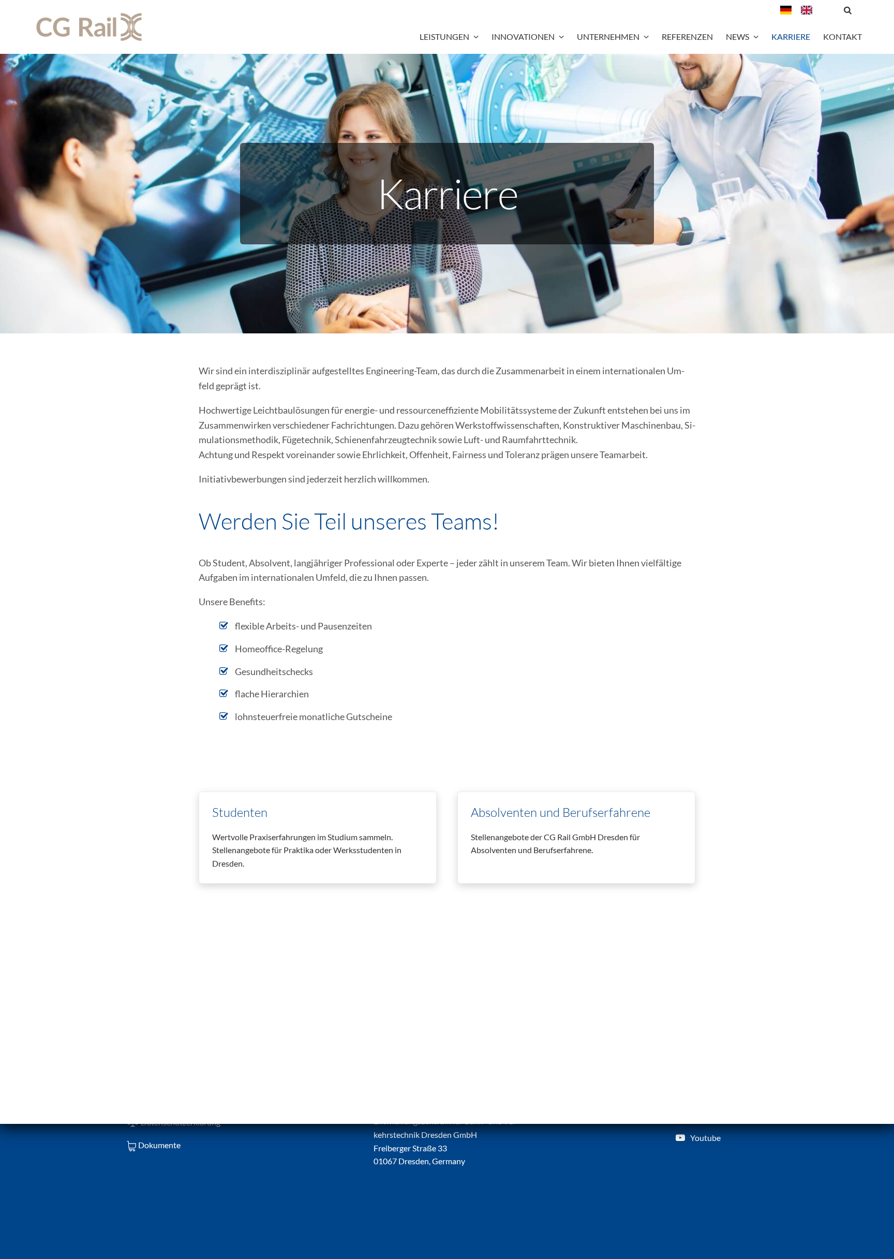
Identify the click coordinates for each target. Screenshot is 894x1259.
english (811, 10)
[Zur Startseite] (89, 27)
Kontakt (842, 36)
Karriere (790, 36)
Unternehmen (608, 36)
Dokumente (159, 1145)
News (737, 36)
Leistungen (444, 36)
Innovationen (523, 36)
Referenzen (687, 36)
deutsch (790, 10)
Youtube (705, 1138)
